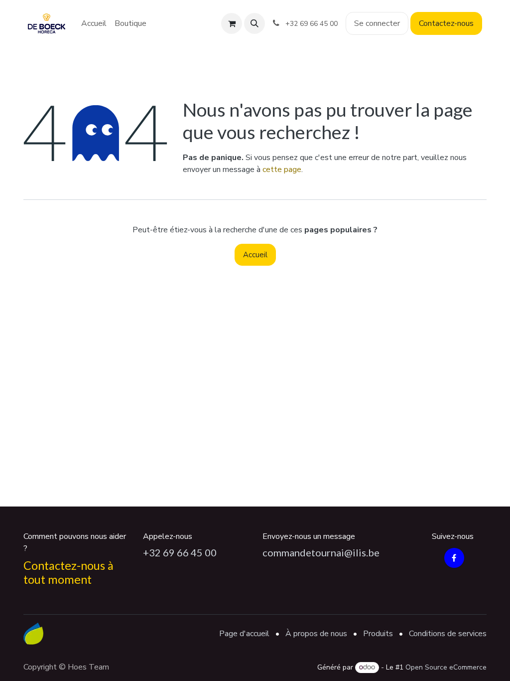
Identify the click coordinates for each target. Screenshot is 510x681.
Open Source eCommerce (446, 667)
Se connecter (377, 23)
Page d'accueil (244, 633)
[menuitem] (94, 23)
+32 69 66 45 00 (180, 552)
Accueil (255, 255)
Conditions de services (448, 633)
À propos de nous (316, 633)
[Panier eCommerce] (231, 23)
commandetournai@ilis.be (321, 552)
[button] (254, 23)
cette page (281, 169)
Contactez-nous (446, 23)
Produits (378, 633)
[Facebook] (454, 558)
